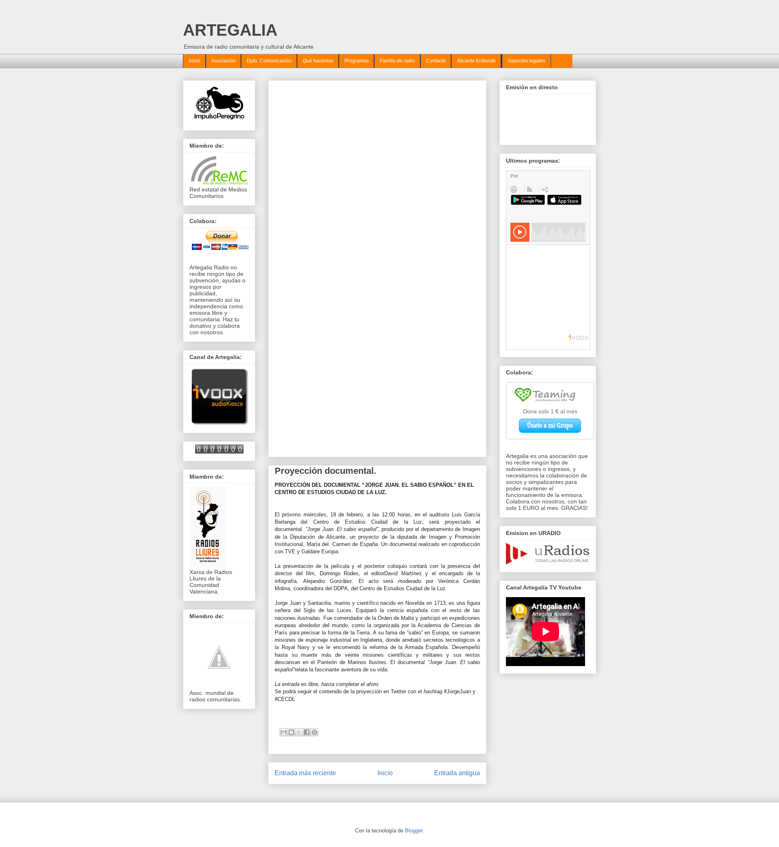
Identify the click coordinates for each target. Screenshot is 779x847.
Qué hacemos (318, 61)
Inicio (194, 61)
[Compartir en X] (299, 732)
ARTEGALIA (230, 30)
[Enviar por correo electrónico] (284, 732)
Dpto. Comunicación (269, 61)
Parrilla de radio (397, 61)
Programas (356, 61)
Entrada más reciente (305, 773)
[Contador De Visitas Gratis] (219, 451)
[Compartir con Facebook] (307, 732)
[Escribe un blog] (291, 732)
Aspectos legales (526, 61)
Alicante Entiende (476, 61)
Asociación (223, 61)
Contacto (436, 61)
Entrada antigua (457, 773)
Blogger (413, 831)
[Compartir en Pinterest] (314, 732)
